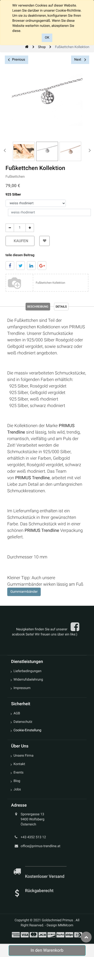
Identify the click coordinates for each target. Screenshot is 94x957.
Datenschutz (22, 722)
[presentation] (4, 150)
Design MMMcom (60, 925)
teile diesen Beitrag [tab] (20, 255)
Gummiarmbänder (24, 592)
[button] (44, 241)
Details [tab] (61, 306)
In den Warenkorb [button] (47, 950)
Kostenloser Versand (45, 876)
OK (47, 38)
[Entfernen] (10, 228)
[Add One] (30, 228)
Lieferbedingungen (27, 671)
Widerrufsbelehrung (28, 680)
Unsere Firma (23, 756)
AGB (16, 713)
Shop (42, 47)
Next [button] (78, 60)
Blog (16, 781)
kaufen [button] (20, 241)
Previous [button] (18, 60)
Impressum (21, 688)
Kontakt (19, 764)
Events (18, 772)
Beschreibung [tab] (37, 306)
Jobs (17, 789)
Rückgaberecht (39, 890)
